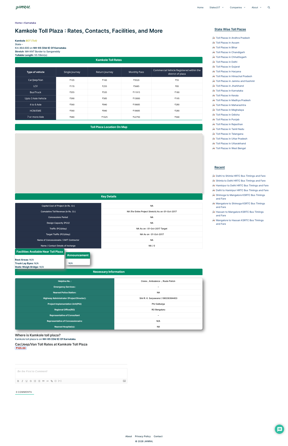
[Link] (52, 381)
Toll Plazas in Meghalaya (230, 109)
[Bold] (18, 381)
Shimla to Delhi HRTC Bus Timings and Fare (241, 180)
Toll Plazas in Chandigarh (230, 52)
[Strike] (31, 381)
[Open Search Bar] (269, 7)
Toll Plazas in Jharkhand (230, 85)
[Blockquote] (43, 381)
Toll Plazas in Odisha (228, 114)
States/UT (215, 7)
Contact (158, 436)
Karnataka (30, 22)
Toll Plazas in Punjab (227, 119)
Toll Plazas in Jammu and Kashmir (235, 81)
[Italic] (22, 381)
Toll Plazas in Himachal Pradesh (234, 76)
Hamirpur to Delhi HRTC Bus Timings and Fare (242, 185)
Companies (236, 7)
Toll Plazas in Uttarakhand (231, 143)
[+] (60, 381)
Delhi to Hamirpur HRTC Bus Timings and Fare (242, 190)
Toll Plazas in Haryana (228, 71)
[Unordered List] (39, 381)
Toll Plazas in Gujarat (228, 66)
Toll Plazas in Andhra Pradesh (233, 37)
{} (56, 381)
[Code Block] (47, 381)
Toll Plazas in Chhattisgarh (231, 57)
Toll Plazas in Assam (227, 42)
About (255, 7)
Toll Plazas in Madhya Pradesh (233, 100)
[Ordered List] (35, 381)
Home (200, 7)
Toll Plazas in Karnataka (229, 90)
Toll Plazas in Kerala (227, 95)
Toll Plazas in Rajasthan (229, 124)
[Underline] (26, 381)
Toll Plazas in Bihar (226, 47)
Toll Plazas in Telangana (229, 133)
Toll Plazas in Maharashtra (231, 105)
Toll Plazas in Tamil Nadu (230, 129)
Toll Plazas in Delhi (226, 61)
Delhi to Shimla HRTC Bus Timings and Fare (241, 175)
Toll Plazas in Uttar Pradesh (231, 138)
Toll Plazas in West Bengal (231, 148)
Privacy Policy (143, 436)
